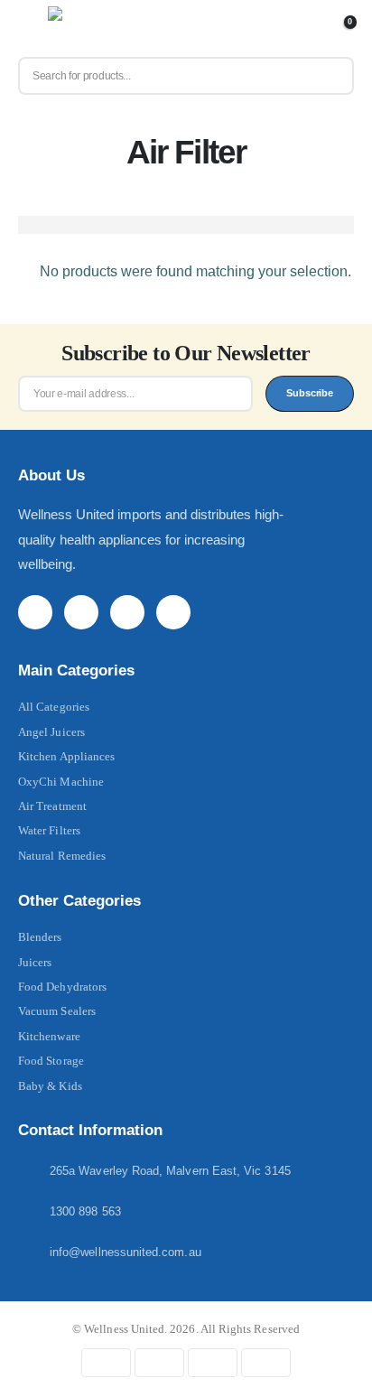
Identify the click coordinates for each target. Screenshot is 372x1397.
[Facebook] (35, 612)
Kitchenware (49, 1036)
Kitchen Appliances (66, 756)
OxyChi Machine (61, 781)
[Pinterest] (81, 612)
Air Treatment (52, 806)
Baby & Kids (50, 1086)
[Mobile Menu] (31, 29)
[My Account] (308, 29)
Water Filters (49, 830)
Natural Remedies (62, 855)
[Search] (332, 76)
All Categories (53, 706)
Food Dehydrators (62, 986)
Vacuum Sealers (57, 1011)
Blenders (40, 937)
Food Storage (51, 1060)
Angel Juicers (51, 732)
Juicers (34, 962)
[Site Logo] (88, 28)
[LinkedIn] (173, 612)
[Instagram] (127, 612)
